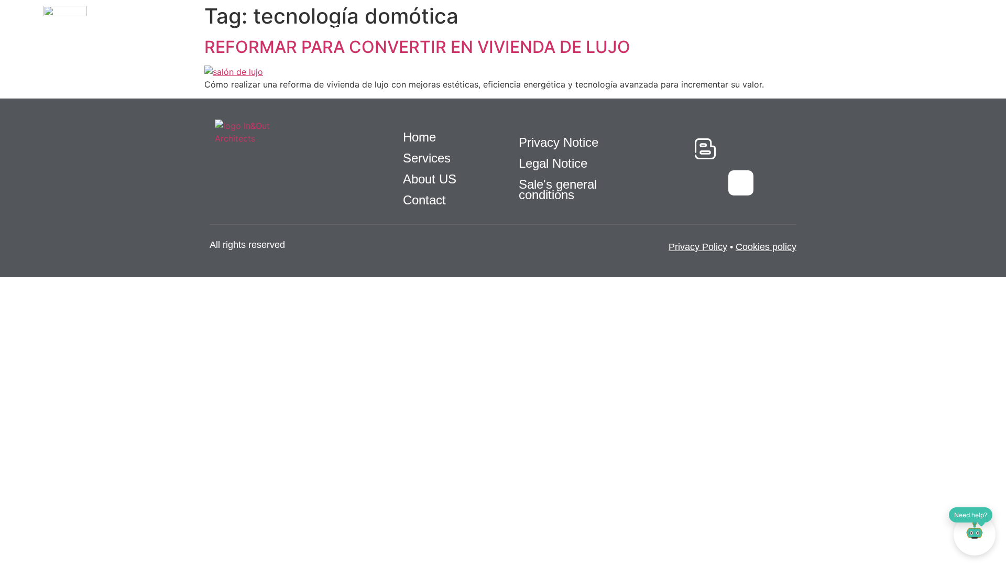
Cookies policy (766, 247)
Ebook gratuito (513, 27)
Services (345, 27)
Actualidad (684, 27)
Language (885, 27)
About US (605, 27)
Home (284, 27)
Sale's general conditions (558, 189)
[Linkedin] (705, 182)
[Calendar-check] (740, 148)
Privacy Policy (698, 247)
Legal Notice (553, 163)
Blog (752, 27)
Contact (811, 27)
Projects (419, 27)
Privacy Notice (558, 142)
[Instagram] (740, 182)
